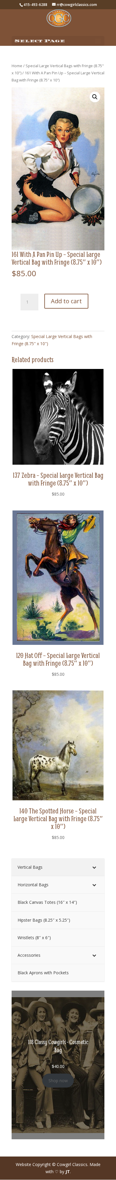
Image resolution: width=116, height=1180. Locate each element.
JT (67, 1171)
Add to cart (66, 301)
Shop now (58, 1080)
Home (17, 65)
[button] (95, 97)
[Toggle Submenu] (94, 867)
